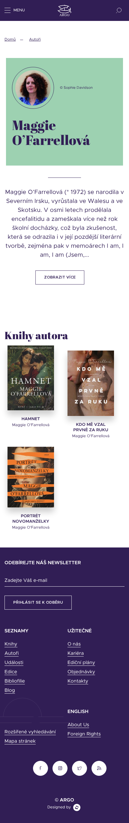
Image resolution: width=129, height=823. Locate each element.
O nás (74, 644)
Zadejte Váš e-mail (25, 580)
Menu (19, 10)
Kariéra (76, 653)
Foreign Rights (84, 734)
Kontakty (78, 681)
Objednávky (81, 672)
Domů (10, 40)
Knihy (10, 644)
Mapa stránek (20, 741)
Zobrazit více (60, 277)
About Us (78, 725)
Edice (10, 672)
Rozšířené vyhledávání (30, 732)
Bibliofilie (14, 681)
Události (13, 662)
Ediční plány (81, 662)
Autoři (34, 40)
